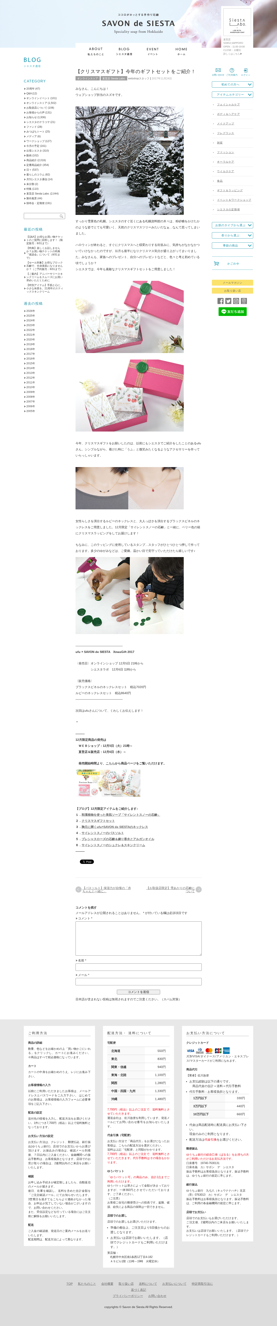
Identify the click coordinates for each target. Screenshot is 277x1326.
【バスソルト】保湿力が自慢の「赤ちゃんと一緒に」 (106, 889)
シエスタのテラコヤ (38, 122)
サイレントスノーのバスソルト (103, 833)
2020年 (30, 339)
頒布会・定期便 (35, 203)
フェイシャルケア (228, 104)
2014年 (30, 368)
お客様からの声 (35, 112)
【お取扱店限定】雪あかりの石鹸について (170, 889)
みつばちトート (35, 131)
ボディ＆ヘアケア (228, 114)
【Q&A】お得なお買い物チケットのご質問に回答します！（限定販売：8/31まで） (44, 240)
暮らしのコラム (35, 174)
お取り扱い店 (232, 290)
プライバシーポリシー (128, 1296)
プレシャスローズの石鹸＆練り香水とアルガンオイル (118, 839)
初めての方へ (230, 84)
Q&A (29, 93)
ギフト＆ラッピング (230, 190)
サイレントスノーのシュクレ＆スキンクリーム (113, 845)
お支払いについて (174, 1283)
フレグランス (225, 133)
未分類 (30, 184)
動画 (29, 155)
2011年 (30, 382)
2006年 (30, 406)
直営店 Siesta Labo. (114, 78)
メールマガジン (232, 282)
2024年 (30, 320)
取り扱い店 (126, 1283)
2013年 (30, 372)
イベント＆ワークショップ (234, 199)
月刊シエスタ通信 (36, 179)
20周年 (30, 88)
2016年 (30, 358)
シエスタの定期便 (228, 209)
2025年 (30, 315)
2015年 (30, 363)
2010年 (30, 387)
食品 (220, 180)
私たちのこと (87, 1283)
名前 (82, 960)
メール (83, 975)
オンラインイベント (38, 98)
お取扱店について (36, 107)
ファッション (225, 152)
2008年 (30, 396)
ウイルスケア (225, 171)
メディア (31, 136)
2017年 (30, 353)
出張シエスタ (34, 150)
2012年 (30, 377)
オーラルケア (225, 161)
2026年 (30, 310)
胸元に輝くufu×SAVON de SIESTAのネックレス (115, 827)
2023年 (30, 325)
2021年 (30, 334)
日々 (29, 169)
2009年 (30, 392)
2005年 (30, 411)
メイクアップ (225, 123)
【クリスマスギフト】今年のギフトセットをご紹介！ (136, 71)
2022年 (30, 330)
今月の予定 (32, 145)
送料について (148, 1283)
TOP (69, 1283)
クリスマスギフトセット (98, 820)
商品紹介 (31, 160)
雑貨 (220, 142)
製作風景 (31, 198)
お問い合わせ (157, 1296)
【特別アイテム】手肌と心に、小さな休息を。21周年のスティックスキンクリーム (44, 288)
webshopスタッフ (138, 78)
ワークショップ (35, 141)
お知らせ (31, 117)
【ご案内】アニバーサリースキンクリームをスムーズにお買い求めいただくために (44, 277)
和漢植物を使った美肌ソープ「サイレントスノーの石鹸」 (121, 814)
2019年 (30, 344)
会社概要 (107, 1283)
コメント (85, 918)
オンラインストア (87, 78)
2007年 (30, 401)
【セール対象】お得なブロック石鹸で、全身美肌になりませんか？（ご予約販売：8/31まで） (44, 266)
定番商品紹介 (34, 165)
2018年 (30, 349)
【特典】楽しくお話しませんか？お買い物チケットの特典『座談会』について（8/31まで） (43, 253)
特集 (29, 188)
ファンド (31, 126)
